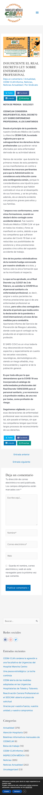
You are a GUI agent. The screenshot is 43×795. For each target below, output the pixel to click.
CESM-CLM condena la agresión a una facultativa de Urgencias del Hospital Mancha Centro (20, 662)
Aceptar (6, 791)
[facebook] (5, 639)
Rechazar (17, 791)
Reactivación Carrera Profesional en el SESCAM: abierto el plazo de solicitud (21, 697)
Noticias (28, 82)
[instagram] (10, 639)
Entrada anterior (22, 454)
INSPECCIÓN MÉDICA (14, 755)
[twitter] (16, 639)
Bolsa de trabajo (11, 746)
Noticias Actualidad (13, 85)
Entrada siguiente (21, 462)
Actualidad (29, 79)
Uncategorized (10, 769)
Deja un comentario (12, 79)
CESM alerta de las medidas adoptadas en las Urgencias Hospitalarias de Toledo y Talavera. (21, 684)
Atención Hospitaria (13, 732)
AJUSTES (28, 787)
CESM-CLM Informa (13, 82)
